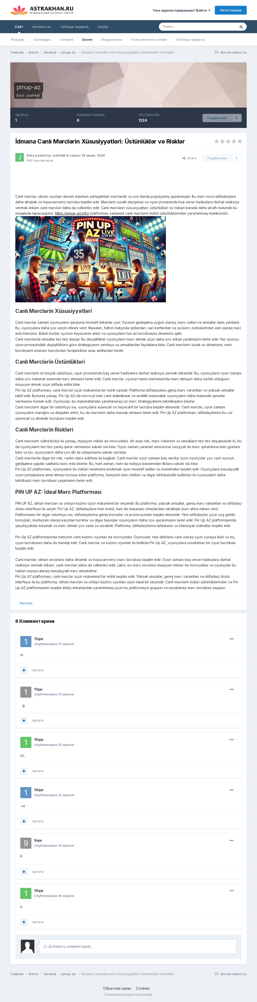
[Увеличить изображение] (90, 259)
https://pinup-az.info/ (72, 213)
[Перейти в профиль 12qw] (25, 641)
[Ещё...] (232, 639)
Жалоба (25, 603)
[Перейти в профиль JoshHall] (19, 157)
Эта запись (221, 26)
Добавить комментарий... (70, 946)
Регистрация (230, 10)
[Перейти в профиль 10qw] (25, 742)
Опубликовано (54, 644)
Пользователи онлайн (149, 39)
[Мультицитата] (23, 670)
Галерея (66, 39)
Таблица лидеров (190, 39)
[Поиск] (241, 27)
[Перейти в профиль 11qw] (25, 692)
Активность (41, 27)
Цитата (37, 670)
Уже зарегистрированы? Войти (180, 10)
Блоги (87, 39)
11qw (38, 689)
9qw (38, 840)
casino (75, 155)
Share (191, 158)
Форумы (17, 39)
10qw (38, 739)
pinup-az (29, 87)
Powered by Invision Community (128, 994)
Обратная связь (117, 988)
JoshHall (33, 95)
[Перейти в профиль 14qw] (25, 792)
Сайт (19, 27)
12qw (38, 639)
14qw (38, 790)
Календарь (42, 39)
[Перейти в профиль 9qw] (25, 843)
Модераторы (111, 39)
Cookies (143, 988)
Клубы (103, 27)
